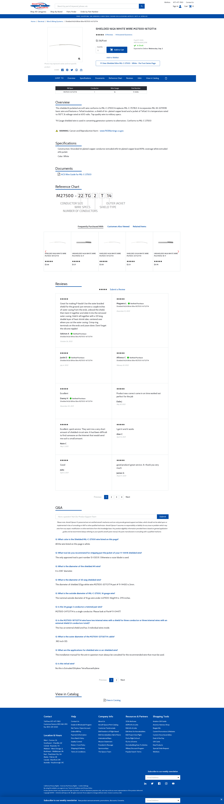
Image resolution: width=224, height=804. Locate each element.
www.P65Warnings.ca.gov (112, 131)
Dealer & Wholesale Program (81, 725)
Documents (100, 78)
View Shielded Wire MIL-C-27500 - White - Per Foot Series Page (129, 63)
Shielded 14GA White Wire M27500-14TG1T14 (110, 254)
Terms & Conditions (78, 752)
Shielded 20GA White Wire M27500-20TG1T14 (138, 254)
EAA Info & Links (131, 728)
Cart (189, 6)
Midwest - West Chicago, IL (53, 749)
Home (33, 21)
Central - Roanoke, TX (51, 746)
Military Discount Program (135, 748)
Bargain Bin (157, 728)
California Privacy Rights (51, 786)
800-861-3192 (62, 724)
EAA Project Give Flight (134, 735)
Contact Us (190, 2)
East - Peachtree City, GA (52, 754)
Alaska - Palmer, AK (50, 757)
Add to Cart (118, 50)
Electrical (41, 21)
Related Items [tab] (139, 226)
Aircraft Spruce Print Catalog (108, 725)
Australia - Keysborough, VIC (54, 763)
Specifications (85, 78)
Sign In (175, 6)
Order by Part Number (89, 12)
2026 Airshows (131, 721)
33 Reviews (109, 34)
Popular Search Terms (133, 752)
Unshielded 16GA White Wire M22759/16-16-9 (84, 254)
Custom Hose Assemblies (162, 735)
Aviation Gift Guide (159, 721)
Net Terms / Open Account (80, 728)
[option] (65, 44)
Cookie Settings (83, 786)
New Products (158, 745)
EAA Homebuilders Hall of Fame (109, 735)
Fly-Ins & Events (131, 742)
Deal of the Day (158, 738)
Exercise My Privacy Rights (68, 786)
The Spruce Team (104, 752)
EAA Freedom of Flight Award (108, 731)
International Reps (104, 738)
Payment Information (79, 735)
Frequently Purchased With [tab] (90, 226)
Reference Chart (115, 78)
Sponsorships (103, 748)
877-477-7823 (178, 2)
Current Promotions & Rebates (164, 731)
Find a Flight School (133, 738)
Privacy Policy (88, 788)
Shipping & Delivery (78, 748)
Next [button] (178, 251)
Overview (71, 78)
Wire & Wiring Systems (55, 21)
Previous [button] (46, 251)
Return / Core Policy (78, 745)
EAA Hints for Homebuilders (135, 731)
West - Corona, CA (50, 740)
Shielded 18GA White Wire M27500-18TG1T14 (55, 254)
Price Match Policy (77, 738)
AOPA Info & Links (132, 725)
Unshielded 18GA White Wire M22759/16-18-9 (166, 254)
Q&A (140, 78)
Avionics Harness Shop (161, 725)
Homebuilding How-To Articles (136, 745)
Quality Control (76, 742)
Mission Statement (105, 742)
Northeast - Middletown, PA (53, 751)
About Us (101, 721)
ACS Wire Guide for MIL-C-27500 (76, 174)
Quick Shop (57, 265)
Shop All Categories (38, 12)
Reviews (129, 78)
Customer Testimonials (106, 728)
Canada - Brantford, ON (52, 760)
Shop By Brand (56, 12)
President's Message (105, 745)
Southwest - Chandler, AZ (53, 743)
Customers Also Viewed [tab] (118, 226)
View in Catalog (152, 78)
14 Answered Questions (124, 34)
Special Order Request (161, 748)
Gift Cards (156, 742)
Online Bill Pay (76, 731)
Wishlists (167, 2)
